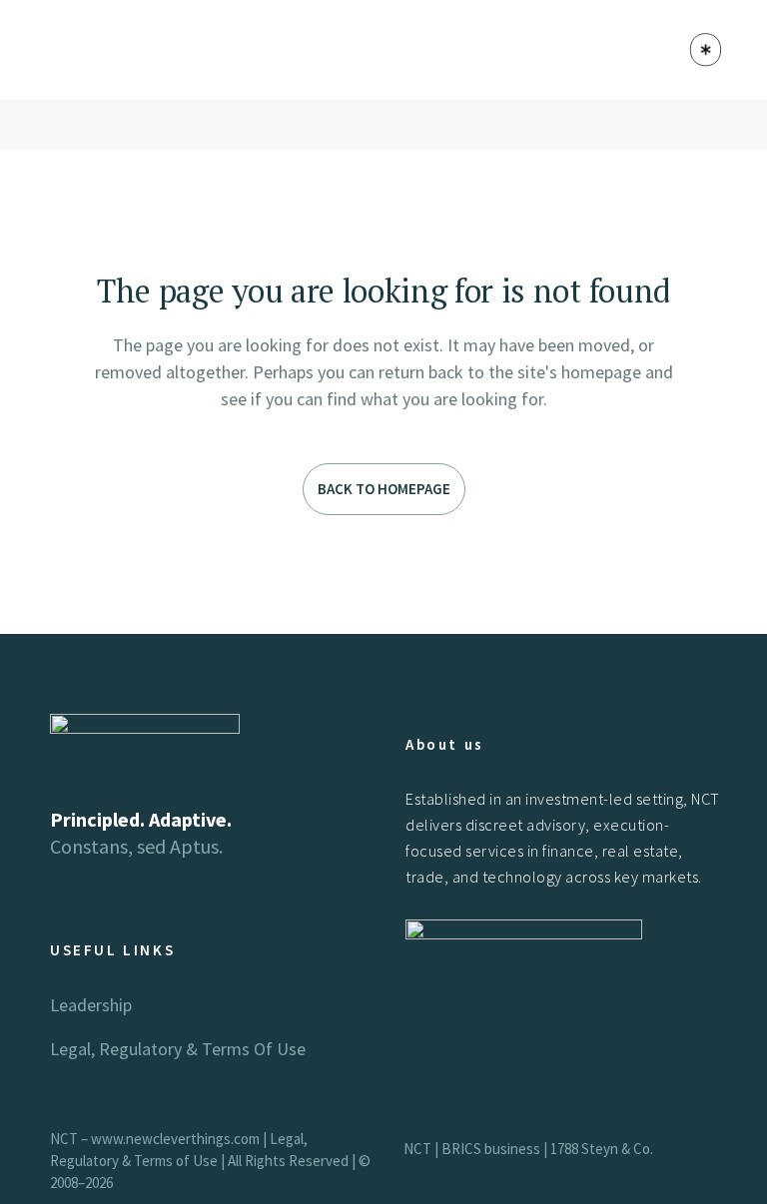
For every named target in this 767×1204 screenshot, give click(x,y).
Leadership (91, 1004)
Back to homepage (384, 488)
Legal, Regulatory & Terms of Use (178, 1048)
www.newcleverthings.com (175, 1138)
